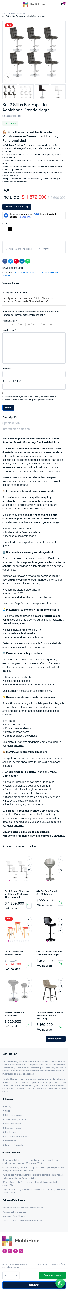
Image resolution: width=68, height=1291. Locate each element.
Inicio (4, 13)
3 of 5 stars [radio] (22, 324)
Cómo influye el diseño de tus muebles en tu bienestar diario (30, 1182)
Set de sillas (37, 273)
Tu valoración (9, 330)
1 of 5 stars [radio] (4, 324)
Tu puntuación (9, 321)
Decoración (10, 1141)
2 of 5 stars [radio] (12, 324)
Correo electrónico (11, 381)
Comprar (34, 1285)
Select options (55, 1039)
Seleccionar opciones (29, 906)
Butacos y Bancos (17, 13)
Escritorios (10, 1132)
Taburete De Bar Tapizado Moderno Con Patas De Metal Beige (49, 1015)
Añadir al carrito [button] (60, 903)
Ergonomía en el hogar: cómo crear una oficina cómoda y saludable (33, 1190)
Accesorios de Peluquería (17, 1137)
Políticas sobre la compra (14, 1212)
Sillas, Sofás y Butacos (15, 1120)
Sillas (46, 273)
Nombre (6, 369)
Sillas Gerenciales (13, 1115)
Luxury (8, 1107)
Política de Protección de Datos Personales (22, 1208)
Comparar (45, 249)
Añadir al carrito (52, 1275)
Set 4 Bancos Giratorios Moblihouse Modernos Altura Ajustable (17, 894)
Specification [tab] (11, 423)
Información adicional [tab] (16, 429)
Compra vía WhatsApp (16, 207)
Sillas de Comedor (13, 1124)
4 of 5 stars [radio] (33, 324)
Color (5, 224)
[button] (8, 77)
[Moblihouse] (34, 4)
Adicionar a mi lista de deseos (21, 249)
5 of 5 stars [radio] (47, 324)
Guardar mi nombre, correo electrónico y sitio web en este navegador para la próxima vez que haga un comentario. (29, 398)
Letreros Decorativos (15, 1145)
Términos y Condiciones (13, 1216)
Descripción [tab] (10, 417)
